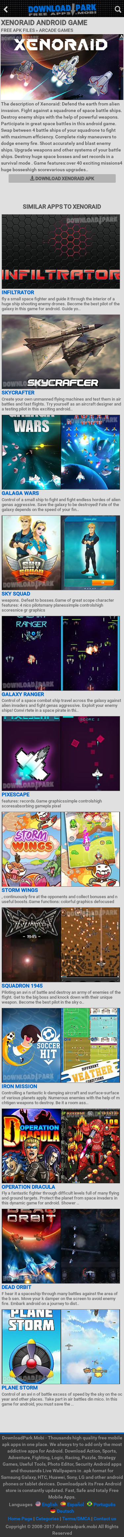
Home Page (20, 1518)
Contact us (105, 1518)
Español (75, 1504)
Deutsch (65, 1511)
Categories (47, 1518)
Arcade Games (56, 30)
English (50, 1504)
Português (104, 1504)
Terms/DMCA (76, 1518)
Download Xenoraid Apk (64, 178)
